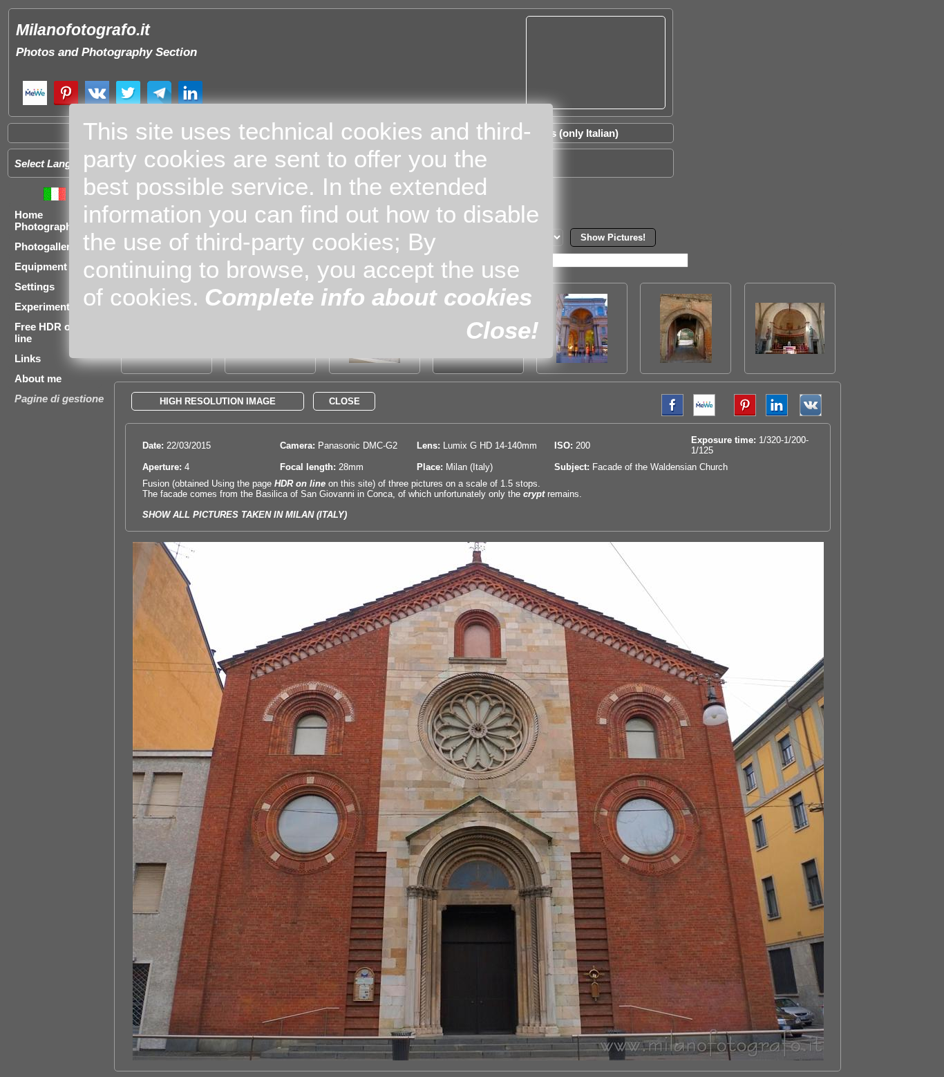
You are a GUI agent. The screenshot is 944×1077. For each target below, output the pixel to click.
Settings (35, 286)
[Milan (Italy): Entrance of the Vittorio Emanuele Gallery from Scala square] (581, 359)
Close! (502, 330)
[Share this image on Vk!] (814, 413)
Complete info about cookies (368, 296)
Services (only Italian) (567, 133)
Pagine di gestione (59, 398)
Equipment (41, 266)
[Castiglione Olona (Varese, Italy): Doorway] (686, 359)
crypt (534, 494)
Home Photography (46, 220)
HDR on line (299, 483)
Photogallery (45, 246)
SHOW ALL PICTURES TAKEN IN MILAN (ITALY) (244, 514)
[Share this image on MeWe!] (704, 413)
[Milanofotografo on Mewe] (35, 103)
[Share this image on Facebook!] (668, 413)
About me (38, 378)
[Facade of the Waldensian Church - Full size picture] (478, 1057)
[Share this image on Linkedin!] (777, 413)
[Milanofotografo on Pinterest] (66, 103)
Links (28, 358)
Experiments (45, 306)
